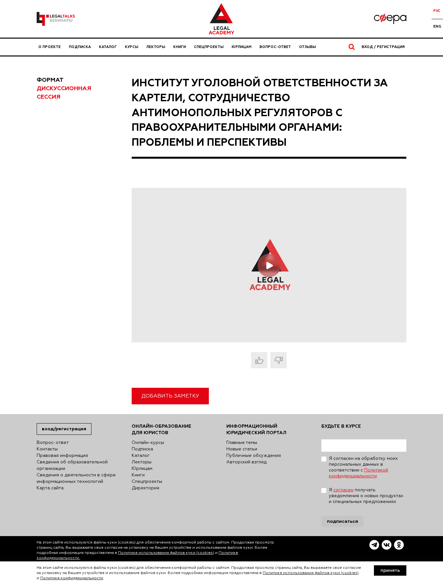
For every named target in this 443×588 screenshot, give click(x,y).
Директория (145, 488)
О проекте (49, 47)
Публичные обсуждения (253, 455)
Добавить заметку (170, 396)
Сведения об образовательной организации (72, 465)
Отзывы (307, 47)
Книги (179, 47)
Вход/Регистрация (64, 429)
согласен (343, 490)
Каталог (108, 47)
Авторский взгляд (246, 462)
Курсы (131, 47)
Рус (436, 11)
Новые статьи (241, 449)
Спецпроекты (208, 47)
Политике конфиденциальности (71, 578)
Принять (390, 570)
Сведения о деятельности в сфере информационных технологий (76, 478)
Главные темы (241, 442)
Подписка (80, 47)
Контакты (47, 449)
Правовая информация (62, 455)
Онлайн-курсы (148, 442)
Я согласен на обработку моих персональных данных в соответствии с (363, 467)
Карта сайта (50, 488)
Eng (437, 26)
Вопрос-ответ (275, 47)
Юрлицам (241, 47)
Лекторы (155, 47)
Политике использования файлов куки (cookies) (166, 553)
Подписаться (342, 521)
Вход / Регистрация (383, 47)
